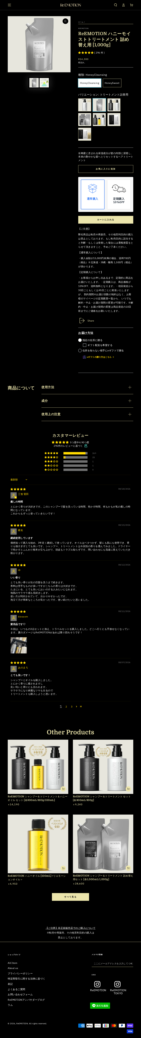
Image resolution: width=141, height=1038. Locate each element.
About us (13, 968)
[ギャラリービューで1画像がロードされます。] (34, 82)
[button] (115, 5)
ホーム (81, 22)
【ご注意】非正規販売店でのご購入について (71, 928)
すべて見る (70, 896)
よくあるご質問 (16, 989)
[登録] (131, 963)
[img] (18, 489)
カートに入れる (106, 219)
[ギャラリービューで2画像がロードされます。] (44, 82)
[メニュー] (10, 5)
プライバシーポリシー (20, 973)
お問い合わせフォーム (20, 994)
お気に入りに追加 (106, 168)
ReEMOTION (83, 28)
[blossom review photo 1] (18, 645)
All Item (12, 962)
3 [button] (72, 706)
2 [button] (66, 706)
